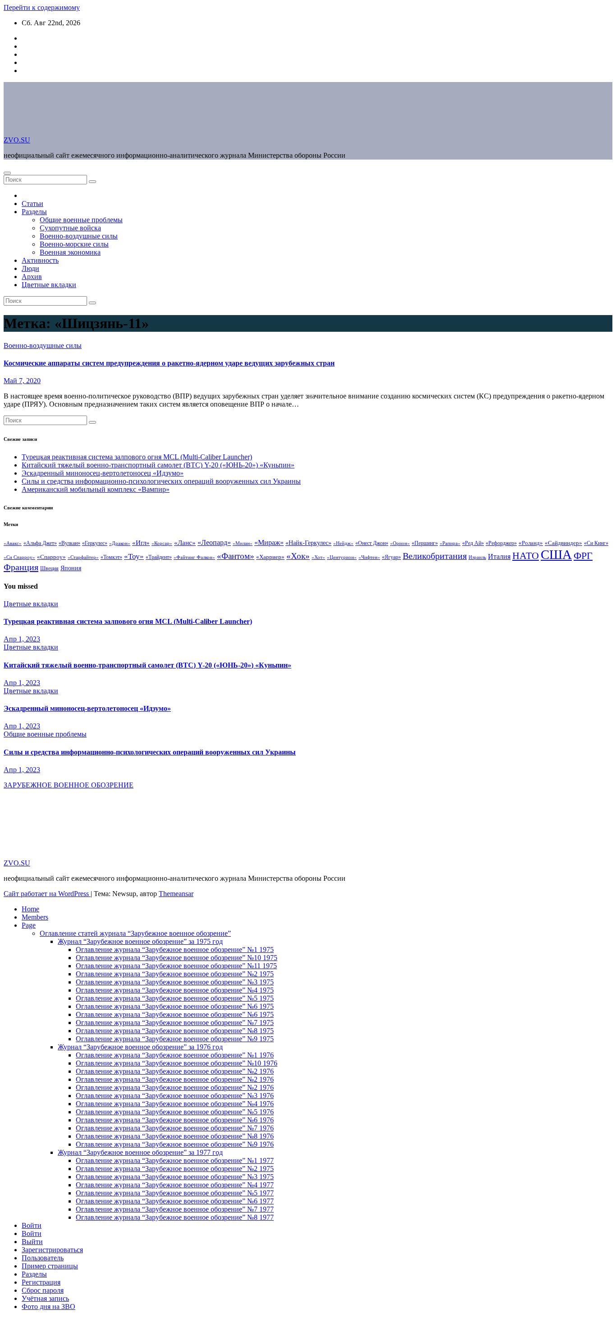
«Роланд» (531, 543)
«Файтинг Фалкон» (194, 557)
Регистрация (41, 1282)
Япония (70, 568)
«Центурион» (342, 557)
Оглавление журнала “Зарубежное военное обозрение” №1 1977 (175, 1160)
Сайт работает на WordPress (47, 893)
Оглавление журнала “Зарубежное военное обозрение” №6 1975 (175, 1006)
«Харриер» (270, 557)
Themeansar (176, 893)
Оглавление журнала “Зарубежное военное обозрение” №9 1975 (175, 1039)
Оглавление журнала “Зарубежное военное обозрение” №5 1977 (175, 1193)
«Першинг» (425, 543)
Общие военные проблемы (81, 220)
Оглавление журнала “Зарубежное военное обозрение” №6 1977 (175, 1201)
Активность (40, 260)
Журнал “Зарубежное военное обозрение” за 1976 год (140, 1047)
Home (30, 909)
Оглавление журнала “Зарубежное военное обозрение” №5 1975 (175, 998)
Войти (31, 1225)
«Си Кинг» (596, 543)
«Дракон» (119, 543)
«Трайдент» (159, 557)
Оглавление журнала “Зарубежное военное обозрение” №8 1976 (175, 1136)
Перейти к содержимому (42, 7)
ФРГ (583, 555)
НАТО (525, 555)
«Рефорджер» (501, 543)
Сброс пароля (43, 1290)
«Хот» (318, 557)
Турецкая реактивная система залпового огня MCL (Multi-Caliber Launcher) (137, 457)
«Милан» (243, 543)
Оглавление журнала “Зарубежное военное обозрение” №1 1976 (175, 1055)
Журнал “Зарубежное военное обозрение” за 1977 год (140, 1152)
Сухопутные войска (70, 228)
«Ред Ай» (473, 543)
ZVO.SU (17, 140)
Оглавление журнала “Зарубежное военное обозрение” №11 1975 (176, 966)
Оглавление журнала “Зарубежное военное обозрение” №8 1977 (175, 1217)
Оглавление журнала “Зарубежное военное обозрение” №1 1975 (175, 949)
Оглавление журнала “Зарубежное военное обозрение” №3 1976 (175, 1095)
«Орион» (400, 543)
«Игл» (141, 542)
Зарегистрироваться (52, 1250)
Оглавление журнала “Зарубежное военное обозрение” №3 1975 (175, 982)
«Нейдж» (343, 543)
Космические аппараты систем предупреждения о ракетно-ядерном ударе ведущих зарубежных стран (169, 363)
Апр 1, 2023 (22, 639)
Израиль (477, 557)
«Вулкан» (69, 543)
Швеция (49, 568)
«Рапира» (450, 543)
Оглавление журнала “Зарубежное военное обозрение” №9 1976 (175, 1144)
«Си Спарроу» (19, 557)
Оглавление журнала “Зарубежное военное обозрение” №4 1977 (175, 1185)
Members (35, 917)
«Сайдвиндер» (563, 543)
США (556, 554)
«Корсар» (162, 543)
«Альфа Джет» (40, 543)
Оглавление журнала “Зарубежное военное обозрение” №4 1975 (175, 990)
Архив (32, 276)
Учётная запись (45, 1298)
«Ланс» (185, 542)
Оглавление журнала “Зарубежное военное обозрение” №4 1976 (175, 1103)
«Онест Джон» (371, 543)
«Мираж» (269, 542)
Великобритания (435, 556)
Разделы (34, 211)
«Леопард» (214, 542)
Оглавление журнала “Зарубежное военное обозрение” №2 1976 (175, 1071)
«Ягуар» (391, 557)
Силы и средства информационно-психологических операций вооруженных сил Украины (161, 481)
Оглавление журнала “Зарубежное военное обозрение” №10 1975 (176, 957)
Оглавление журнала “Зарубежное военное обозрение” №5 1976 (175, 1112)
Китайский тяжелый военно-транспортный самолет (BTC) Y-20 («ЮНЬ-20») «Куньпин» (158, 465)
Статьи (32, 203)
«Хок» (298, 556)
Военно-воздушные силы (79, 236)
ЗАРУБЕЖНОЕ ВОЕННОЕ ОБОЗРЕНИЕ (68, 785)
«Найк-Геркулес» (308, 542)
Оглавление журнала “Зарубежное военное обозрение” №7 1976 (175, 1128)
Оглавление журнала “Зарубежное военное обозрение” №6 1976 (175, 1120)
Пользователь (43, 1258)
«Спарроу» (51, 557)
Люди (30, 268)
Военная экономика (70, 252)
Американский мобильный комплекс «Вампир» (96, 489)
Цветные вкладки (49, 284)
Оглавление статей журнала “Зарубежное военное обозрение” (135, 933)
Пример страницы (50, 1266)
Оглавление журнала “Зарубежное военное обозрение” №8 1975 (175, 1030)
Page (29, 925)
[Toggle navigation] (7, 173)
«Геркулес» (94, 543)
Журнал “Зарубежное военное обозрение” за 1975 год (140, 941)
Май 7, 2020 (22, 380)
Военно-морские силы (74, 244)
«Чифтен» (369, 557)
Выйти (32, 1241)
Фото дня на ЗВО (48, 1306)
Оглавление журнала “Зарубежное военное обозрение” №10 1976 (176, 1063)
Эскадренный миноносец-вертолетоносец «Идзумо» (103, 473)
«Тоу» (134, 556)
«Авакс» (13, 543)
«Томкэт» (111, 557)
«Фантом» (235, 556)
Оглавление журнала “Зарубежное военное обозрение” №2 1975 (175, 974)
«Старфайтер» (83, 557)
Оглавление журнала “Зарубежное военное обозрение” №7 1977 (175, 1209)
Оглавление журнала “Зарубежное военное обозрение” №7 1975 (175, 1022)
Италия (499, 556)
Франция (21, 567)
